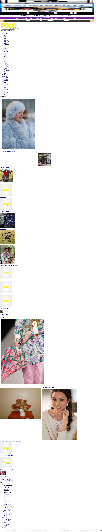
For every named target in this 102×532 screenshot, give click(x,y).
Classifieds (3, 94)
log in (8, 30)
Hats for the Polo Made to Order (48, 387)
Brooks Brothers (3, 229)
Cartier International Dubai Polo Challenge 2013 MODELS (10, 441)
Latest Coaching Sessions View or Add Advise (6, 80)
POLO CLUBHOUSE (7, 70)
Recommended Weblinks (6, 60)
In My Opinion (5, 36)
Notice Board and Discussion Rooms (6, 54)
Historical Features (5, 46)
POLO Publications (7, 56)
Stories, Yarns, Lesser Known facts (6, 51)
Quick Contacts (6, 55)
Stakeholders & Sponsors (6, 73)
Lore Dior (2, 317)
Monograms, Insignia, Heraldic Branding (9, 480)
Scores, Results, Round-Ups (6, 34)
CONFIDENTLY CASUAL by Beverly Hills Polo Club (9, 265)
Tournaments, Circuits (5, 39)
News (3, 32)
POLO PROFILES (6, 41)
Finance (5, 82)
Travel (4, 86)
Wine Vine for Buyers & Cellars (6, 93)
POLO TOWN (5, 69)
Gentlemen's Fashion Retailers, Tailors (7, 479)
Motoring (5, 87)
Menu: (1, 29)
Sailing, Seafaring (6, 524)
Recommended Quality (7, 501)
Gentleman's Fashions (7, 84)
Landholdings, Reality (7, 510)
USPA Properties (3, 197)
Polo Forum (3, 74)
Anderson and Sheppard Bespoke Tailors (7, 294)
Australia (5, 61)
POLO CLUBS (6, 40)
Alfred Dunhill (2, 279)
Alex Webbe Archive (7, 64)
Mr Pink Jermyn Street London (5, 211)
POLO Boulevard (4, 512)
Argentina (5, 59)
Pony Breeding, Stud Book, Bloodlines (6, 48)
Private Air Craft (6, 92)
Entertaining (5, 91)
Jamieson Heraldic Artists (4, 308)
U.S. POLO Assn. (3, 182)
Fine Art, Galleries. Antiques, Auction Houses (6, 89)
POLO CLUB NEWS (5, 35)
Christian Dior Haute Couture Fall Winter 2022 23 (8, 469)
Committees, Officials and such (6, 68)
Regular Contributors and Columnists (6, 63)
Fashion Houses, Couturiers (7, 85)
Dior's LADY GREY (3, 476)
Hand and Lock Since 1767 (5, 314)
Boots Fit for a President (4, 167)
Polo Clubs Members (5, 37)
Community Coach (4, 76)
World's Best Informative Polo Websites (7, 45)
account (14, 30)
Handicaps (5, 52)
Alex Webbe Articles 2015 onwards (7, 66)
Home (3, 483)
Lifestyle (3, 81)
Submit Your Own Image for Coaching (6, 78)
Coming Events (4, 75)
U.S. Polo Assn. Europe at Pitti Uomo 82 (7, 455)
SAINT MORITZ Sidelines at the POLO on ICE (8, 151)
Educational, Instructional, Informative (5, 43)
